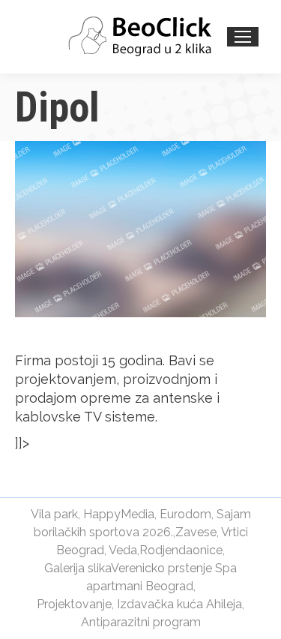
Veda (123, 550)
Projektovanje (74, 604)
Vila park (54, 514)
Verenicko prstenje (161, 568)
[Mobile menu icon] (243, 36)
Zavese (196, 532)
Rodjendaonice (181, 550)
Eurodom (185, 514)
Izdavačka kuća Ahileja (179, 604)
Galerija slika (77, 568)
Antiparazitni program (141, 622)
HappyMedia (118, 514)
